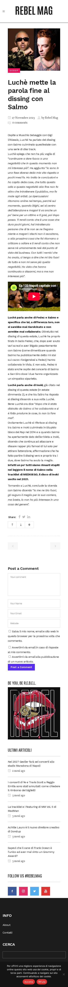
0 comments (19, 123)
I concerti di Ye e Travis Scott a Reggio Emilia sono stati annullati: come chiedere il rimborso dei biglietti (34, 786)
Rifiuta (42, 981)
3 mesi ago (18, 795)
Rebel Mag (51, 118)
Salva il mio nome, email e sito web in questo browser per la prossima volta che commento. (34, 636)
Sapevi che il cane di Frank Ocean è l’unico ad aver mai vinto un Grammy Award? (31, 852)
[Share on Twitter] (23, 517)
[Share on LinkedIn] (28, 517)
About (6, 925)
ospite (27, 369)
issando (27, 399)
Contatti (7, 932)
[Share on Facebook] (19, 517)
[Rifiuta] (63, 974)
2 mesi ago (18, 771)
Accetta (28, 981)
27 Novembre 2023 (23, 118)
